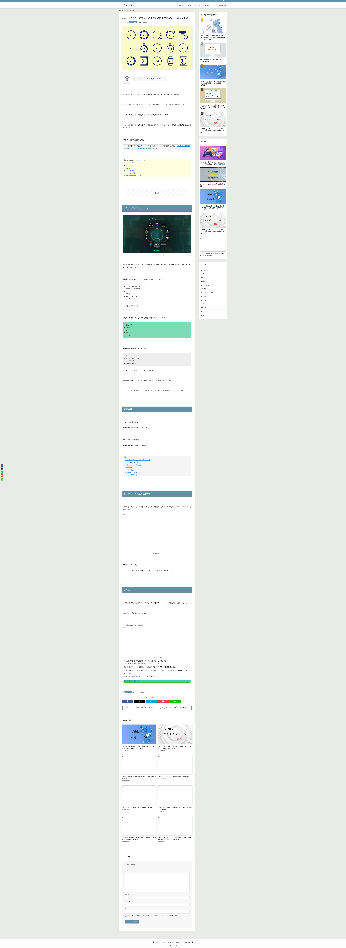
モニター (128, 168)
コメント (128, 871)
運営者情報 (171, 942)
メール (127, 902)
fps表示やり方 (130, 467)
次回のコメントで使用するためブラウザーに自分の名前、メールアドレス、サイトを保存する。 (154, 915)
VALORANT (205, 285)
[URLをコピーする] (186, 700)
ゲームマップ (125, 5)
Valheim (204, 281)
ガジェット (205, 296)
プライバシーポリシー (160, 942)
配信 (203, 315)
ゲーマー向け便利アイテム (134, 175)
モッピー (152, 663)
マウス (128, 165)
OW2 (203, 277)
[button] (127, 701)
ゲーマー (204, 300)
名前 (127, 894)
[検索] (226, 1)
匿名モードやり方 (131, 472)
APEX (135, 22)
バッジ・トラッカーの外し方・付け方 (137, 460)
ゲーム (130, 22)
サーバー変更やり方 (131, 475)
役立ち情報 (142, 692)
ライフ (204, 311)
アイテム (204, 289)
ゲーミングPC (130, 173)
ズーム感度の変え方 (131, 462)
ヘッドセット (130, 170)
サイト (126, 909)
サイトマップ (179, 942)
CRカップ (205, 274)
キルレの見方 (129, 470)
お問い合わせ (188, 942)
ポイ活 (204, 307)
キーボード (129, 163)
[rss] (223, 1)
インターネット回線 (208, 292)
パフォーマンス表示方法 (133, 465)
